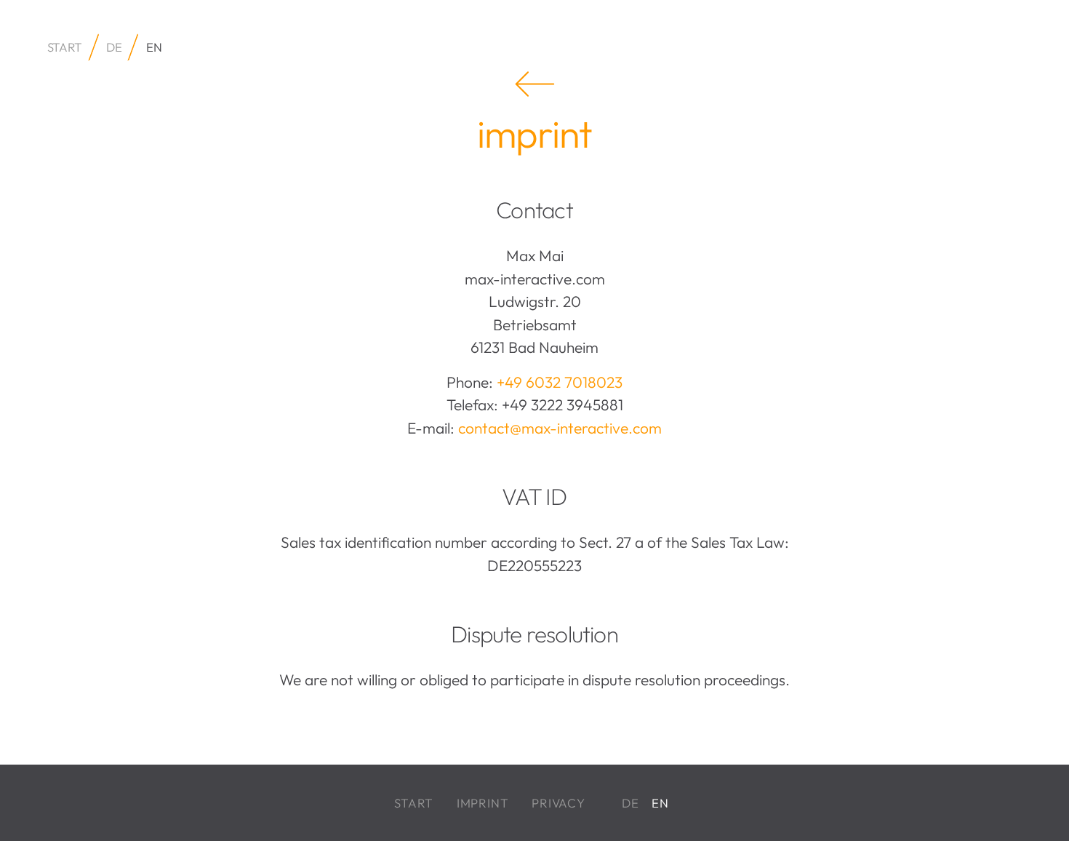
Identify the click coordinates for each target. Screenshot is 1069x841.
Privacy (558, 802)
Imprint (483, 802)
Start (413, 802)
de (113, 47)
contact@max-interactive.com (560, 427)
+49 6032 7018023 (559, 381)
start (64, 47)
